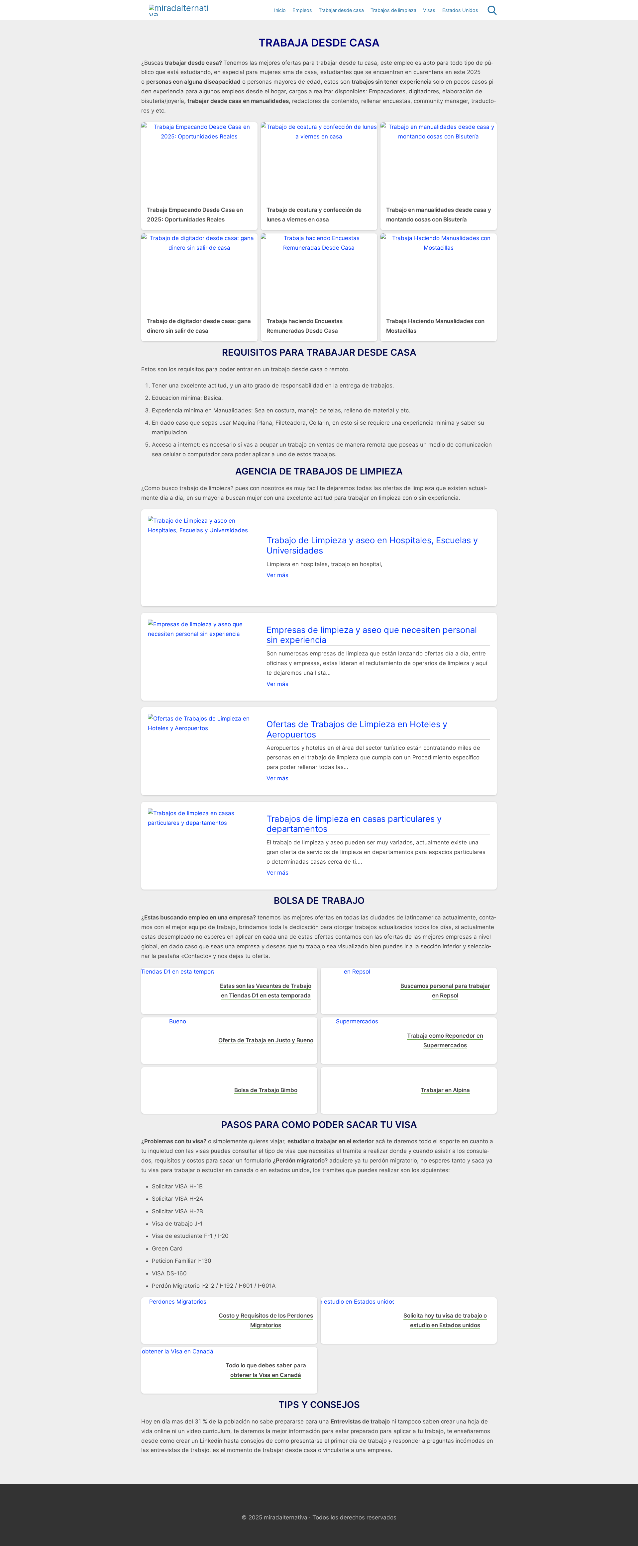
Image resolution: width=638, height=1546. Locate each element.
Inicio (280, 10)
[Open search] (492, 10)
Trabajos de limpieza (393, 10)
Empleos (302, 10)
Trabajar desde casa (341, 10)
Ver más (277, 575)
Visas (429, 10)
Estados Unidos (460, 10)
